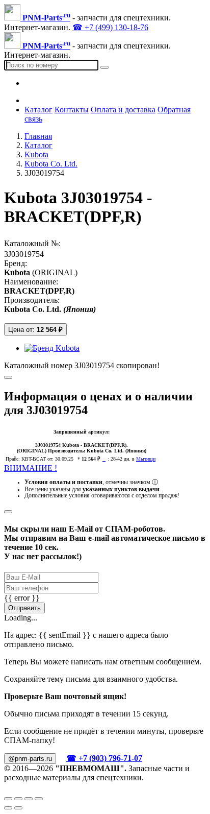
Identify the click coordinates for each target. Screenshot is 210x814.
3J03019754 (24, 254)
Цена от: (35, 329)
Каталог (38, 109)
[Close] (8, 511)
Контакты (72, 109)
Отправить (24, 608)
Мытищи (145, 459)
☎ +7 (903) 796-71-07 (104, 758)
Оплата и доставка (123, 109)
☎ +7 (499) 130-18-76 (110, 27)
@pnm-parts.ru (30, 758)
